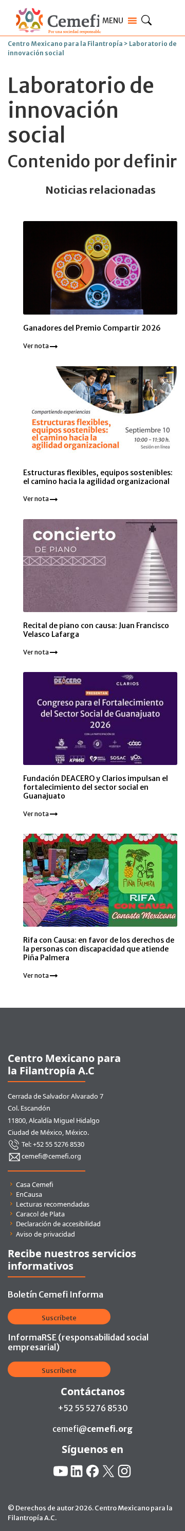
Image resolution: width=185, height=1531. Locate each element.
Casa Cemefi (34, 1184)
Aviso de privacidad (45, 1234)
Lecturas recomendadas (52, 1204)
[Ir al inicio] (58, 6)
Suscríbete (59, 1318)
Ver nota (36, 346)
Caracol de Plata (40, 1213)
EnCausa (29, 1194)
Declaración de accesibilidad (58, 1223)
